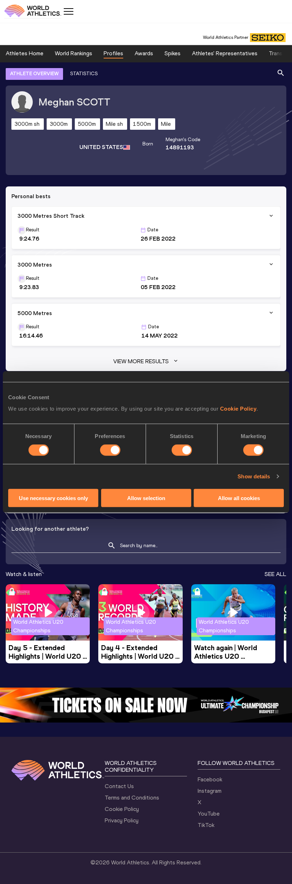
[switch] (110, 450)
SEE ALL (275, 574)
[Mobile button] (68, 11)
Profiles (113, 53)
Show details (254, 476)
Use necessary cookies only (53, 498)
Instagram (209, 790)
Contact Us (119, 786)
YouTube (209, 813)
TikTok (206, 825)
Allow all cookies (239, 498)
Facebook (210, 779)
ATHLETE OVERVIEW (34, 74)
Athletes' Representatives (224, 53)
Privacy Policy (122, 820)
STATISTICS (84, 74)
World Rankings (73, 53)
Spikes (173, 53)
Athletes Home (24, 53)
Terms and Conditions (132, 797)
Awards (144, 53)
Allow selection (146, 498)
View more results (141, 361)
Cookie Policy (238, 408)
